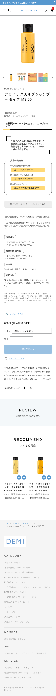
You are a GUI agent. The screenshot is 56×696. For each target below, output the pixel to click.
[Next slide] (52, 77)
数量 (6, 339)
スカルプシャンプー (13, 617)
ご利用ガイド (35, 673)
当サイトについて (12, 653)
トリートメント (11, 612)
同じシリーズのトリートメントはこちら (28, 204)
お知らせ (41, 653)
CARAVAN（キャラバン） (16, 602)
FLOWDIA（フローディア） (16, 582)
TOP (6, 523)
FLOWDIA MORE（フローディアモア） (22, 577)
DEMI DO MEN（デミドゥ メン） (21, 597)
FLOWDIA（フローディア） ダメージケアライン (28, 587)
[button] (11, 77)
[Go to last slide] (3, 77)
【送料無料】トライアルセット (18, 568)
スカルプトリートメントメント (18, 622)
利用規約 (8, 668)
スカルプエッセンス (13, 563)
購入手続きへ (28, 349)
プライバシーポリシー (23, 668)
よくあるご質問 (25, 677)
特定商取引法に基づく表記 (16, 673)
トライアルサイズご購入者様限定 (19, 572)
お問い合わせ (10, 677)
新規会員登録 (10, 639)
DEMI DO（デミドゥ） (22, 523)
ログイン (22, 639)
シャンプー (9, 607)
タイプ (7, 330)
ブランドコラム (28, 653)
